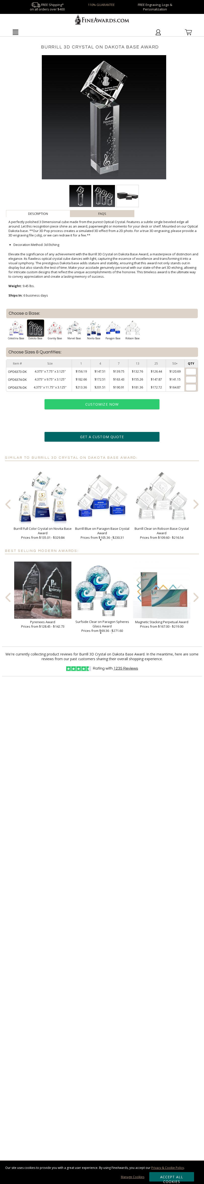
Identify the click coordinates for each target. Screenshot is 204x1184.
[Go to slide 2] (111, 539)
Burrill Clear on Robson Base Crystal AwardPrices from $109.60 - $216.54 (162, 533)
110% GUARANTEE (101, 4)
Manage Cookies (132, 1177)
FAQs (102, 213)
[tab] (38, 213)
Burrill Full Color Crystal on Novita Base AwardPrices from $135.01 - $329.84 (43, 533)
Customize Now (102, 404)
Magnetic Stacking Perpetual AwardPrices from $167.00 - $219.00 (161, 624)
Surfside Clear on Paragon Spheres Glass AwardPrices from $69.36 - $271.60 (102, 626)
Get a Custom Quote (102, 436)
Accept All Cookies (171, 1178)
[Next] (196, 504)
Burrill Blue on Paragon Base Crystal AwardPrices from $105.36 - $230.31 (102, 533)
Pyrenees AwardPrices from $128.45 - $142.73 (42, 624)
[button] (15, 32)
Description (38, 213)
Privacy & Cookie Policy (167, 1168)
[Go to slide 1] (100, 539)
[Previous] (8, 504)
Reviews (125, 668)
